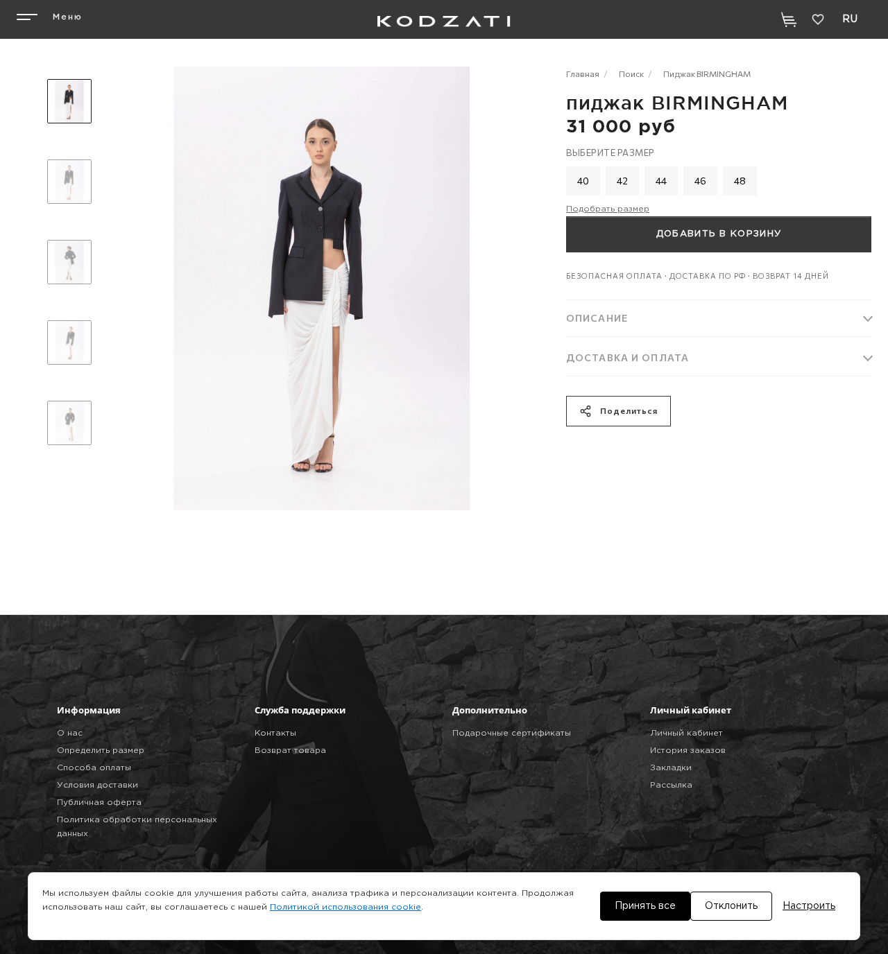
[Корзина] (789, 19)
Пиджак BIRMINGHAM (707, 73)
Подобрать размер (607, 209)
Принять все (645, 906)
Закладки (671, 768)
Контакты (275, 733)
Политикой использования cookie (345, 907)
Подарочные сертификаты (511, 733)
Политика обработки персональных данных (137, 827)
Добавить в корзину (718, 234)
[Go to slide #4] (69, 342)
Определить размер (100, 750)
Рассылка (671, 785)
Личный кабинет (686, 733)
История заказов (688, 750)
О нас (70, 733)
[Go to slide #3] (69, 262)
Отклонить (731, 906)
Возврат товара (290, 750)
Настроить (809, 906)
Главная (582, 73)
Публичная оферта (99, 802)
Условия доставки (97, 785)
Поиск (631, 73)
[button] (47, 19)
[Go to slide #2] (69, 181)
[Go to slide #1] (69, 101)
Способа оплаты (94, 768)
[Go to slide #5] (69, 423)
